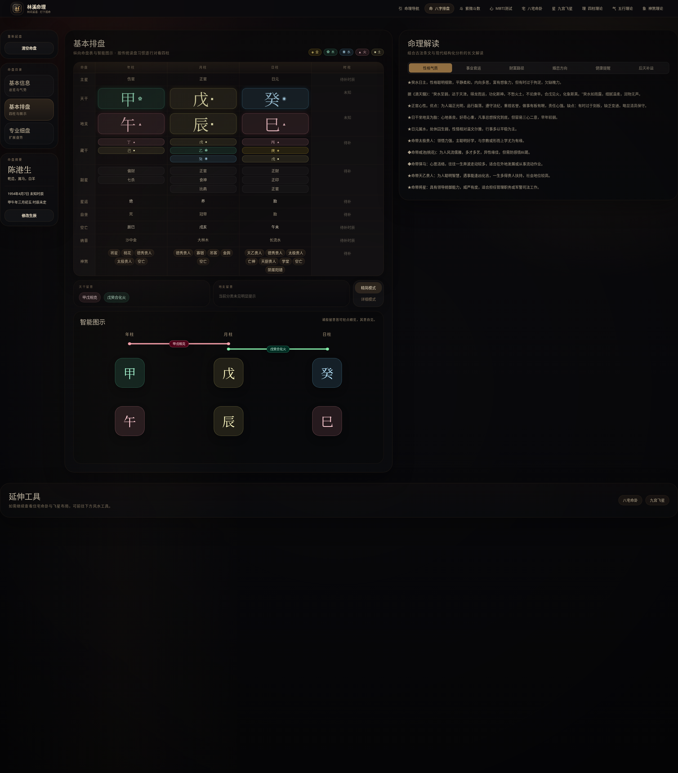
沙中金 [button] (131, 239)
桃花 (127, 252)
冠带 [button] (203, 213)
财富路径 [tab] (516, 67)
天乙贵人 (254, 252)
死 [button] (131, 213)
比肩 (203, 188)
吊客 (213, 252)
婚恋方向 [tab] (559, 67)
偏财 (131, 170)
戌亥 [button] (203, 226)
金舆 (226, 252)
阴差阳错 (275, 269)
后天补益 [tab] (646, 67)
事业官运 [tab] (473, 67)
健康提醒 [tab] (603, 67)
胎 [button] (275, 200)
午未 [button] (275, 226)
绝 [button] (131, 200)
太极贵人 (124, 261)
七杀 (131, 179)
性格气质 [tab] (430, 67)
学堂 (285, 261)
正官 (203, 170)
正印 (275, 179)
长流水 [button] (275, 239)
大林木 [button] (203, 239)
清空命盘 (29, 48)
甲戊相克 (89, 297)
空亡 (141, 261)
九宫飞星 (657, 500)
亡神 (251, 261)
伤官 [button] (131, 78)
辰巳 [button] (131, 226)
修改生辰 (29, 215)
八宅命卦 (630, 500)
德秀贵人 (144, 252)
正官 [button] (203, 78)
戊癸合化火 (116, 297)
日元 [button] (275, 78)
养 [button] (203, 200)
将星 (114, 252)
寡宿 (200, 252)
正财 (275, 170)
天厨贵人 (268, 261)
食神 (203, 179)
